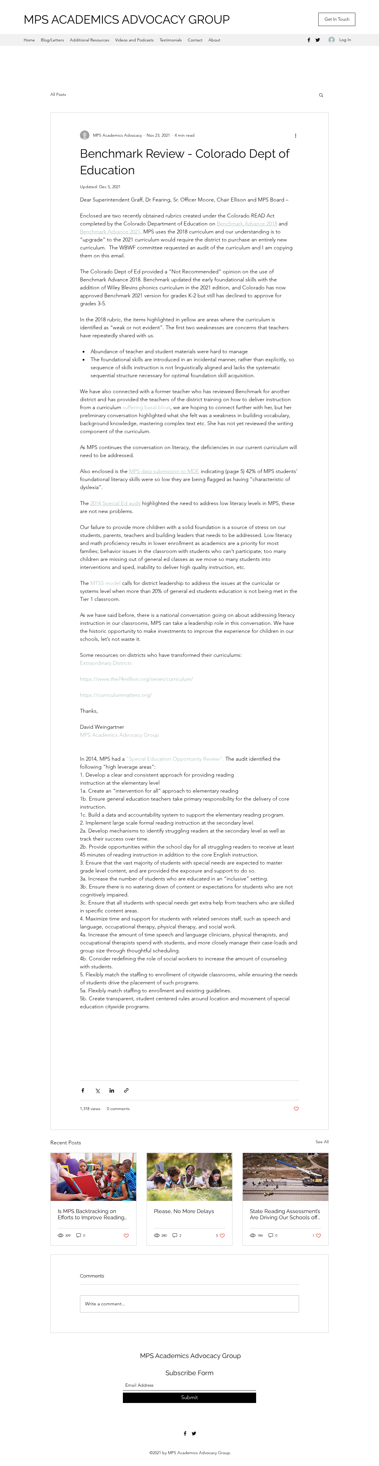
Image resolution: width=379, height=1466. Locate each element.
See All (322, 1141)
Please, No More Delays (184, 1211)
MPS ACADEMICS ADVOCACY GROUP (127, 19)
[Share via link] (126, 1090)
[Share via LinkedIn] (112, 1090)
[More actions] (295, 135)
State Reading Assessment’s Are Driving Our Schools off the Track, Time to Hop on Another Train (285, 1214)
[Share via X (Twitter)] (97, 1090)
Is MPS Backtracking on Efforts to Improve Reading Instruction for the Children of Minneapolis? (91, 1214)
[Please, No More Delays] (189, 1177)
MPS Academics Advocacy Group (190, 1355)
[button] (321, 94)
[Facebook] (309, 40)
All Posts (58, 94)
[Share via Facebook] (83, 1090)
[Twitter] (318, 40)
